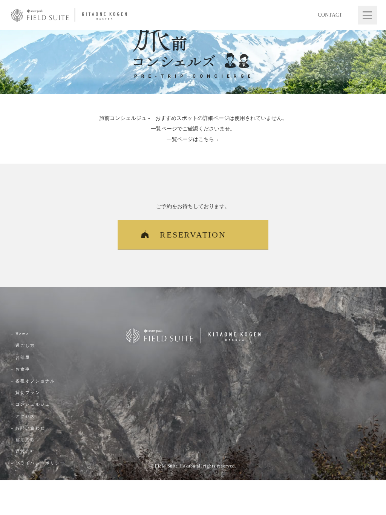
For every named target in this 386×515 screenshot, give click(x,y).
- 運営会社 (23, 451)
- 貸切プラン (25, 392)
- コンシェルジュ (30, 404)
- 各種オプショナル (33, 381)
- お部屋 (21, 357)
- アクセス (23, 416)
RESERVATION (193, 234)
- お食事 (21, 369)
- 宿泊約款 (23, 439)
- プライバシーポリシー (38, 463)
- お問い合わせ (28, 428)
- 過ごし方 (23, 345)
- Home (20, 333)
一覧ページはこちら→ (193, 139)
